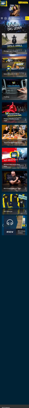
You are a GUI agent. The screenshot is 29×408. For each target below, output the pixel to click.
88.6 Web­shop (8, 211)
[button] (9, 18)
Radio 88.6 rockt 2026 (10, 74)
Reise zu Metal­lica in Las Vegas (11, 120)
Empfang (6, 97)
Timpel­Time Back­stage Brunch (13, 143)
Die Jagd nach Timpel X (11, 51)
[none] (2, 18)
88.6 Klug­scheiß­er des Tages (12, 188)
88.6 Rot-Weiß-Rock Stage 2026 (12, 165)
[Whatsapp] (5, 18)
